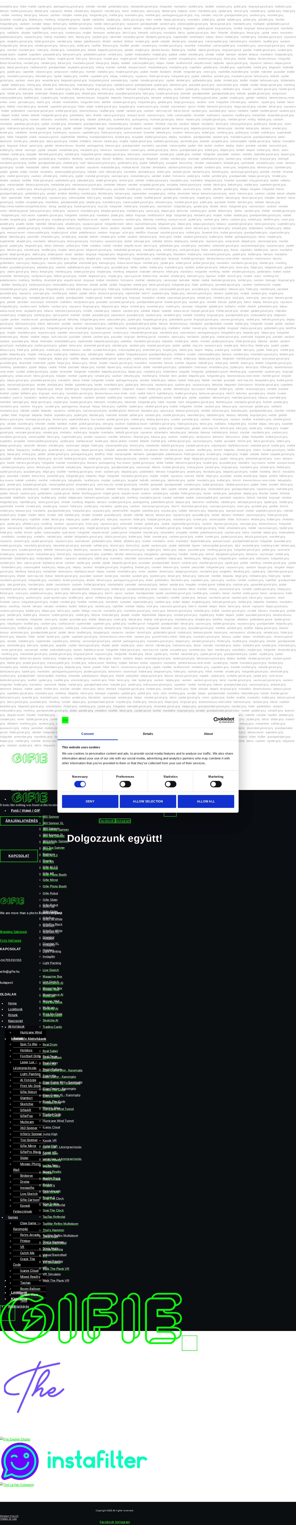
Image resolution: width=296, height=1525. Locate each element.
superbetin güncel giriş (63, 106)
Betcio (219, 37)
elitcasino (46, 119)
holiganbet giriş (99, 15)
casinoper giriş (120, 176)
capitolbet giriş (91, 132)
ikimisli (106, 158)
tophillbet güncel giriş (54, 28)
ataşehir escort (203, 63)
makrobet (266, 71)
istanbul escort (29, 319)
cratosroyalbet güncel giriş (193, 24)
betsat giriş (30, 15)
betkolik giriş (163, 132)
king (197, 15)
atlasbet (204, 141)
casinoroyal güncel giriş (271, 45)
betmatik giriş (106, 93)
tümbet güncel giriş (40, 132)
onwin (125, 11)
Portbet (266, 211)
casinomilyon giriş (227, 85)
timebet (73, 141)
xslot (211, 102)
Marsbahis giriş (212, 471)
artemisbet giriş (88, 263)
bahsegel (283, 158)
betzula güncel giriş (45, 189)
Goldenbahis (197, 37)
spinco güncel (60, 315)
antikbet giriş (170, 97)
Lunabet (20, 371)
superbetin (35, 54)
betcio (181, 32)
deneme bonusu (160, 50)
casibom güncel (182, 171)
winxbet (41, 384)
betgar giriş (63, 363)
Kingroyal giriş (286, 280)
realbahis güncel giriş (166, 141)
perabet (173, 58)
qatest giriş (36, 145)
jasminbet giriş (189, 141)
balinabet (28, 93)
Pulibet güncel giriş (227, 311)
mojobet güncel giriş (159, 345)
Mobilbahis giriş (59, 258)
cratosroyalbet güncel (119, 128)
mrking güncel (195, 467)
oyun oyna (267, 297)
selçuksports (218, 445)
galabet (221, 19)
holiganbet (166, 6)
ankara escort (181, 311)
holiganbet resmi (114, 224)
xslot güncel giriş (189, 250)
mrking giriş (34, 85)
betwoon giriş (265, 167)
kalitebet (185, 97)
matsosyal (201, 367)
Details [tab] (148, 733)
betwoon (231, 54)
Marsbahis (180, 254)
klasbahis (165, 71)
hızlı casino (28, 215)
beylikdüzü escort (88, 219)
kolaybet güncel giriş (214, 119)
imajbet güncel (65, 58)
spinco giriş (153, 11)
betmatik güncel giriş (51, 154)
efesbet (68, 11)
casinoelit (29, 445)
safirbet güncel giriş (179, 441)
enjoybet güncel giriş (64, 219)
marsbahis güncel (133, 37)
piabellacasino (92, 41)
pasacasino (118, 315)
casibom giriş (224, 6)
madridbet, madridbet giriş (233, 71)
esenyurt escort (137, 67)
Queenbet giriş (283, 167)
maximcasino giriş (147, 106)
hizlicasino (179, 176)
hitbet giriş (289, 11)
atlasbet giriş (73, 224)
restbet (5, 15)
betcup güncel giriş (241, 124)
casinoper (30, 150)
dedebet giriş (70, 163)
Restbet (280, 19)
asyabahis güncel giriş (81, 67)
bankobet (43, 106)
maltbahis (66, 302)
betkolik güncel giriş (273, 319)
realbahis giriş (105, 71)
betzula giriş (83, 37)
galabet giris (216, 306)
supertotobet (32, 28)
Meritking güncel (148, 58)
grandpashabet (149, 24)
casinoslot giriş (278, 145)
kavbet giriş (93, 89)
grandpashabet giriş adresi (141, 323)
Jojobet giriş (113, 19)
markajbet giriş (24, 345)
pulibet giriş (250, 19)
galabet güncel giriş (259, 93)
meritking (16, 15)
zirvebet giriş (230, 80)
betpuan (182, 11)
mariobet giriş (275, 15)
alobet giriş (208, 19)
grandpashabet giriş (236, 15)
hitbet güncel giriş (246, 341)
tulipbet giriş (73, 93)
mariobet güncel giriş (270, 37)
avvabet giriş (58, 124)
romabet (102, 6)
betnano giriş (225, 128)
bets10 (146, 293)
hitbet (85, 245)
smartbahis (61, 119)
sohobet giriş (239, 228)
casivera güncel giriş (232, 319)
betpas (47, 24)
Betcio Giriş (186, 163)
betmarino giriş (178, 85)
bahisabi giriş (114, 171)
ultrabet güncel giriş (46, 45)
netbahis (110, 354)
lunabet (255, 71)
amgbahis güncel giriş (20, 41)
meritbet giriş (152, 15)
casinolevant (8, 89)
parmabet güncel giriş (227, 284)
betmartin (58, 245)
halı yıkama (151, 450)
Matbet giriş (41, 11)
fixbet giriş (79, 89)
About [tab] (208, 733)
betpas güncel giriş (175, 19)
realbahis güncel (123, 85)
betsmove (106, 150)
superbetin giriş (99, 76)
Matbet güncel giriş (75, 458)
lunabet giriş (20, 19)
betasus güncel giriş (37, 184)
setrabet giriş (64, 41)
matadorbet (204, 45)
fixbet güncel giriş (45, 41)
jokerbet (217, 189)
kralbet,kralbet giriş (133, 289)
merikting (289, 85)
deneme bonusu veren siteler (223, 258)
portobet (264, 171)
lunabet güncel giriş (167, 93)
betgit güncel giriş (184, 102)
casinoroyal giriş (135, 158)
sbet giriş (107, 423)
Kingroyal (153, 232)
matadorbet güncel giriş (144, 6)
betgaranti (96, 11)
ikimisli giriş (241, 11)
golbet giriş (240, 6)
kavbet (25, 115)
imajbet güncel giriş (127, 71)
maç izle (218, 15)
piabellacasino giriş (11, 37)
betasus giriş (67, 45)
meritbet (90, 71)
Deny (90, 801)
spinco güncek (132, 276)
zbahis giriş (43, 102)
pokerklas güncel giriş (27, 124)
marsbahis (180, 6)
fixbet (23, 6)
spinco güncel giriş (237, 63)
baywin (199, 350)
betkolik (274, 76)
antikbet (62, 193)
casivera (108, 458)
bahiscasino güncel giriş (102, 163)
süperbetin (246, 250)
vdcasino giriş (44, 71)
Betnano (92, 463)
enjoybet (107, 197)
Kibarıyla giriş (141, 437)
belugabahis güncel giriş (200, 402)
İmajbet (62, 250)
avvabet (66, 323)
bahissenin (53, 323)
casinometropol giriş (253, 245)
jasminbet (33, 236)
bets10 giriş (129, 32)
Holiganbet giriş (10, 215)
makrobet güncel (260, 445)
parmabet (177, 228)
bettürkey (243, 415)
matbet (158, 19)
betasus (253, 54)
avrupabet (137, 137)
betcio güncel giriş (114, 24)
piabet (155, 41)
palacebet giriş (85, 180)
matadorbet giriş (76, 50)
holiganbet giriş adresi (94, 389)
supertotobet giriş (79, 419)
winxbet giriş (137, 306)
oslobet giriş (170, 250)
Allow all (206, 801)
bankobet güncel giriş (223, 280)
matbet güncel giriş (21, 11)
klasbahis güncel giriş (158, 37)
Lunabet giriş (52, 406)
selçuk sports (8, 54)
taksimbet (115, 37)
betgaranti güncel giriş (74, 80)
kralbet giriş (116, 15)
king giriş (37, 406)
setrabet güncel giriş (243, 271)
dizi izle (58, 458)
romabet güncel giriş (170, 45)
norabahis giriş (49, 97)
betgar (124, 306)
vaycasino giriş (33, 37)
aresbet (51, 193)
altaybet (25, 32)
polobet (273, 476)
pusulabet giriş (217, 110)
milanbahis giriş (50, 236)
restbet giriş (138, 11)
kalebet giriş (234, 19)
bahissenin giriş (72, 54)
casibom (55, 15)
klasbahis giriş (202, 215)
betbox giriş (286, 476)
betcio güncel (76, 250)
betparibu (219, 63)
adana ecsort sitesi (11, 311)
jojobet (265, 32)
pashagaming (140, 119)
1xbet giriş (43, 50)
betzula (4, 11)
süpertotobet (68, 137)
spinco (192, 106)
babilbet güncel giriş (80, 24)
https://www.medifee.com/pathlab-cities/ (23, 206)
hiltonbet (223, 32)
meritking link (271, 276)
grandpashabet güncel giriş (265, 215)
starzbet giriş (112, 11)
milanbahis (6, 28)
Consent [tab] (87, 733)
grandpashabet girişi (73, 202)
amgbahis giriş (246, 167)
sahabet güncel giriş (124, 102)
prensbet (185, 93)
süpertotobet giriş (279, 232)
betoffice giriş (271, 219)
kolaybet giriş (231, 163)
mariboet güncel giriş (162, 119)
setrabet (206, 15)
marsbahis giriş (9, 6)
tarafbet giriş (195, 6)
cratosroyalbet (183, 115)
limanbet (80, 145)
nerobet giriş (115, 54)
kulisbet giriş (122, 137)
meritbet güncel (237, 119)
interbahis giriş (135, 211)
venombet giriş (50, 80)
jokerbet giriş (37, 141)
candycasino (203, 437)
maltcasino (213, 115)
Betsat (23, 145)
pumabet (283, 389)
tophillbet (41, 224)
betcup (52, 206)
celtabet (77, 128)
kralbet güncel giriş (106, 106)
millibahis (85, 141)
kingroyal (249, 28)
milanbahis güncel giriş (264, 354)
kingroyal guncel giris (261, 6)
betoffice (141, 232)
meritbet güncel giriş (186, 202)
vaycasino (56, 11)
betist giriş (230, 58)
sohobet (90, 6)
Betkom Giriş (150, 276)
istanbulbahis (71, 102)
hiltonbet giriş (238, 102)
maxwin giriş (193, 119)
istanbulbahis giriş (65, 341)
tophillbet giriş (40, 32)
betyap (114, 76)
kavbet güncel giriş (85, 206)
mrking (48, 37)
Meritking (82, 137)
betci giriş (81, 58)
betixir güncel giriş (159, 284)
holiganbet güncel (99, 80)
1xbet (170, 115)
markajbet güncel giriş (42, 297)
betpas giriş (168, 211)
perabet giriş (94, 202)
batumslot (6, 141)
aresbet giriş (279, 128)
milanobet (67, 167)
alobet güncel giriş (158, 150)
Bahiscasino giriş (26, 323)
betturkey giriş (67, 85)
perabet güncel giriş (118, 419)
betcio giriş (95, 58)
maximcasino (91, 228)
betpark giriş (18, 85)
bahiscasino (233, 437)
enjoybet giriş (147, 206)
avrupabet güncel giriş (152, 184)
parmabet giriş (119, 80)
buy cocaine (198, 389)
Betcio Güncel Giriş (11, 63)
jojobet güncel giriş (198, 32)
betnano (43, 15)
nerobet (19, 28)
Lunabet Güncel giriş (104, 350)
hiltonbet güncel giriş (267, 384)
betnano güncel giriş (28, 463)
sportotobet (247, 163)
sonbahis (243, 110)
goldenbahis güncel (278, 24)
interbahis (164, 228)
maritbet (113, 437)
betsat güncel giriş (18, 67)
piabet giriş (193, 176)
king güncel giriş (258, 180)
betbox (129, 215)
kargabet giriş (127, 106)
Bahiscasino (245, 384)
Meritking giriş (220, 171)
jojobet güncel (205, 28)
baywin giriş (288, 154)
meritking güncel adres (205, 97)
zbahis (240, 145)
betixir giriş (86, 428)
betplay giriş (71, 76)
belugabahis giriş (231, 332)
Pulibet (201, 106)
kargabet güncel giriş (155, 319)
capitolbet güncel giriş (266, 154)
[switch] (125, 784)
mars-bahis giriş (26, 106)
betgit (101, 128)
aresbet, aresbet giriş (246, 476)
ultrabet (209, 54)
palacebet (122, 450)
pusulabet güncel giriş (202, 85)
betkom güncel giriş (65, 276)
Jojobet (128, 54)
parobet (135, 45)
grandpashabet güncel (149, 302)
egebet (5, 85)
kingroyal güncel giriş (206, 319)
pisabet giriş (281, 402)
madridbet (6, 276)
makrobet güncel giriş (244, 397)
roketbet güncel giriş (156, 406)
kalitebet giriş (220, 432)
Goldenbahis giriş (102, 189)
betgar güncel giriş (245, 106)
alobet (182, 54)
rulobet (254, 85)
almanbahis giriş (85, 484)
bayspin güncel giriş (202, 311)
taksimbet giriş (238, 41)
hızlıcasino (96, 241)
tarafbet (209, 6)
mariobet (127, 228)
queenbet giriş (57, 450)
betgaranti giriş (213, 180)
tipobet (86, 19)
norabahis (164, 337)
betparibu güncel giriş (110, 50)
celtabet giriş (48, 63)
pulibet (212, 211)
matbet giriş (81, 15)
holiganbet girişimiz (69, 19)
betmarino (99, 32)
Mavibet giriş (105, 193)
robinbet (91, 119)
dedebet (125, 63)
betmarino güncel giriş (136, 97)
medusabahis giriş (63, 284)
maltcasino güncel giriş (20, 128)
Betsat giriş (64, 63)
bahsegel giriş (142, 241)
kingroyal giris (106, 254)
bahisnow (182, 211)
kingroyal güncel (231, 50)
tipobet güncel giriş (141, 141)
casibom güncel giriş (210, 58)
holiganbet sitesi (90, 102)
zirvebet (238, 28)
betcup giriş (102, 63)
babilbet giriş (31, 97)
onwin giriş (57, 32)
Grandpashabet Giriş (101, 137)
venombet (190, 45)
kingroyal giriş (223, 28)
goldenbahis (18, 110)
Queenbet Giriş (121, 119)
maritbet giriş (150, 263)
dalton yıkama (118, 441)
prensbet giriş (55, 384)
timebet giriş (279, 176)
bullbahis (118, 158)
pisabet (20, 224)
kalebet (281, 102)
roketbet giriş (154, 280)
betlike (134, 267)
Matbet (11, 106)
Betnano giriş (110, 45)
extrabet (242, 54)
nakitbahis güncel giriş (162, 423)
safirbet (139, 180)
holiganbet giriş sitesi (92, 319)
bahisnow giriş (220, 410)
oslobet (164, 158)
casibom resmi (28, 306)
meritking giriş (19, 119)
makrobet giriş (85, 85)
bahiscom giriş (221, 397)
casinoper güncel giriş (38, 419)
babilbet (106, 102)
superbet (166, 311)
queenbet (139, 228)
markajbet (259, 24)
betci (149, 19)
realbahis (262, 97)
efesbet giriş (179, 41)
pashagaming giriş (246, 236)
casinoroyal (170, 280)
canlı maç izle (164, 110)
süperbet (22, 54)
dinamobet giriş (146, 254)
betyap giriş (23, 450)
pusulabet (279, 71)
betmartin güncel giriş (219, 106)
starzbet (12, 50)
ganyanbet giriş (52, 54)
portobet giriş (266, 19)
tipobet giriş (140, 358)
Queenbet (5, 19)
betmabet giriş (44, 76)
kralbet (32, 6)
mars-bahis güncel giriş (217, 254)
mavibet (110, 67)
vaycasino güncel (48, 137)
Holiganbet (209, 154)
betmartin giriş (195, 276)
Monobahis (135, 450)
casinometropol (133, 132)
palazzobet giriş (116, 319)
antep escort (61, 71)
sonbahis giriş (213, 167)
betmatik (143, 32)
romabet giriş (257, 11)
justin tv (17, 397)
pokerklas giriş (45, 267)
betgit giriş (257, 267)
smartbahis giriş (219, 250)
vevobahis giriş (172, 315)
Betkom (129, 41)
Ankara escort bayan (129, 263)
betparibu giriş (251, 332)
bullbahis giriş (283, 6)
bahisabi (131, 89)
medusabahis (142, 54)
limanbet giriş (220, 419)
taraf (83, 163)
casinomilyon (150, 154)
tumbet (122, 236)
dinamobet (184, 193)
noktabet (157, 241)
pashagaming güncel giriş (69, 6)
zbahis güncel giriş (134, 19)
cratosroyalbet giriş (216, 41)
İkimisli (164, 450)
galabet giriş (210, 67)
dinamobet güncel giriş (281, 115)
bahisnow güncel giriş (211, 393)
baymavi (211, 276)
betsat (127, 28)
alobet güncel (55, 254)
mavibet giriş (88, 193)
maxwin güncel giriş (121, 363)
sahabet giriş (114, 28)
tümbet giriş (21, 141)
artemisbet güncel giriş (225, 245)
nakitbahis (98, 19)
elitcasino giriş (164, 202)
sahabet (165, 41)
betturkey (148, 219)
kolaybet (67, 15)
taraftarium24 (184, 63)
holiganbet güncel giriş (54, 115)
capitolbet (28, 71)
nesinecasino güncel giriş (87, 184)
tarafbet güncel (268, 110)
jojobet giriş (45, 6)
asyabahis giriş (33, 311)
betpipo (244, 189)
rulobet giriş (193, 232)
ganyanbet (157, 484)
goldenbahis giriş (118, 6)
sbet (200, 145)
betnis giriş (206, 423)
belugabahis (8, 228)
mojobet (105, 480)
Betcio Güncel (181, 110)
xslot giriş (156, 32)
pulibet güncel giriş (204, 263)
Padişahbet (257, 437)
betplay (252, 58)
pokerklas (206, 76)
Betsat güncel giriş (268, 28)
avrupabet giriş (187, 58)
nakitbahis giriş (231, 89)
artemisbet (41, 93)
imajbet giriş (142, 50)
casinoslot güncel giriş (40, 110)
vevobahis (136, 124)
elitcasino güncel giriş (110, 293)
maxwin (246, 89)
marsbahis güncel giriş (20, 76)
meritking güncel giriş (80, 471)
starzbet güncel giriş (172, 232)
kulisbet (189, 267)
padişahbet (70, 263)
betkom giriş (169, 11)
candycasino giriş (41, 276)
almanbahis (75, 124)
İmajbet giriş (111, 58)
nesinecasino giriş (95, 323)
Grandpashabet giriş (11, 258)
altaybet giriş (24, 241)
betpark (5, 115)
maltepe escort (130, 167)
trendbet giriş (227, 67)
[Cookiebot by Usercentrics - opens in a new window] (216, 720)
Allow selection (148, 801)
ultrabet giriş (81, 11)
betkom (137, 28)
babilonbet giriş (176, 480)
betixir (163, 58)
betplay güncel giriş (114, 154)
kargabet (41, 128)
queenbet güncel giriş (240, 224)
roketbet (34, 337)
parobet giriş (212, 467)
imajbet (87, 32)
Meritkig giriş (19, 284)
